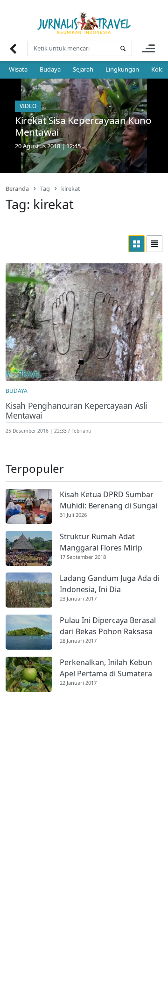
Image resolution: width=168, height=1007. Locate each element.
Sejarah (83, 69)
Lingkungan (122, 69)
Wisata (18, 69)
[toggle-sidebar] (148, 48)
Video (28, 106)
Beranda (17, 188)
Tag (45, 188)
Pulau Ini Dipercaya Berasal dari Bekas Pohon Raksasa (108, 626)
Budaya (50, 69)
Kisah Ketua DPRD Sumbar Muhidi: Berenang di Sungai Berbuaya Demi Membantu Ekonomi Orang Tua (108, 500)
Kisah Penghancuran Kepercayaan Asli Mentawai (76, 410)
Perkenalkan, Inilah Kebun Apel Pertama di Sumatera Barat (106, 668)
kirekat (70, 188)
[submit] (123, 48)
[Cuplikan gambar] (29, 506)
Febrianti (81, 430)
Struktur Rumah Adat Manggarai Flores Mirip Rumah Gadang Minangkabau (101, 542)
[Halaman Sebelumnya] (13, 48)
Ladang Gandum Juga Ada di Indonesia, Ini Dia (110, 583)
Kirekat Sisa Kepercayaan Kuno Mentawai (83, 126)
